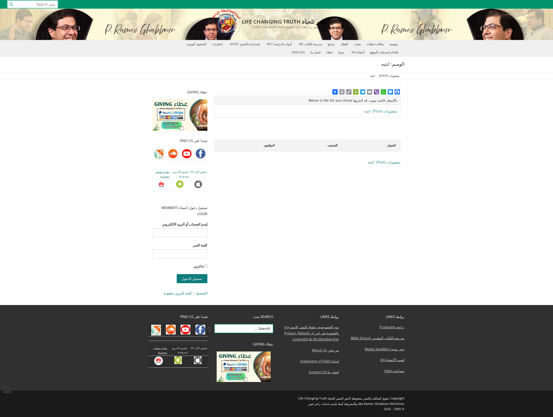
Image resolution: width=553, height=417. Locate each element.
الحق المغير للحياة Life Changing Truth (291, 21)
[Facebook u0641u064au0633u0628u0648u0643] (542, 4)
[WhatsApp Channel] (503, 4)
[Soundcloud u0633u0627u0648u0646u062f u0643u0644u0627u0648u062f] (527, 4)
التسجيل (201, 293)
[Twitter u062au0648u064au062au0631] (519, 4)
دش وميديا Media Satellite (384, 349)
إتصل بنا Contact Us (324, 372)
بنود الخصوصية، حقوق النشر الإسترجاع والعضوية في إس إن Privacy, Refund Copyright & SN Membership (311, 333)
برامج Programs (392, 327)
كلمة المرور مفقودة (178, 293)
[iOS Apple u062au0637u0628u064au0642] (479, 4)
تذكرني (199, 266)
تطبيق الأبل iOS (198, 172)
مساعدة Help (394, 371)
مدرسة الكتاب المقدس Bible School (377, 338)
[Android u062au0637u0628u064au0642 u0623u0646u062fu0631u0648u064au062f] (487, 4)
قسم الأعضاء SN (392, 360)
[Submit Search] (11, 4)
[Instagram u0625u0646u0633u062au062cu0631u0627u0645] (511, 4)
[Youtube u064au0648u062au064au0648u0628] (535, 4)
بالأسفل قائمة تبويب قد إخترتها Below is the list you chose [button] (353, 100)
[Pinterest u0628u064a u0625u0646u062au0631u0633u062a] (495, 4)
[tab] (307, 100)
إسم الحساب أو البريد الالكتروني (184, 224)
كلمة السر (200, 245)
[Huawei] (472, 4)
